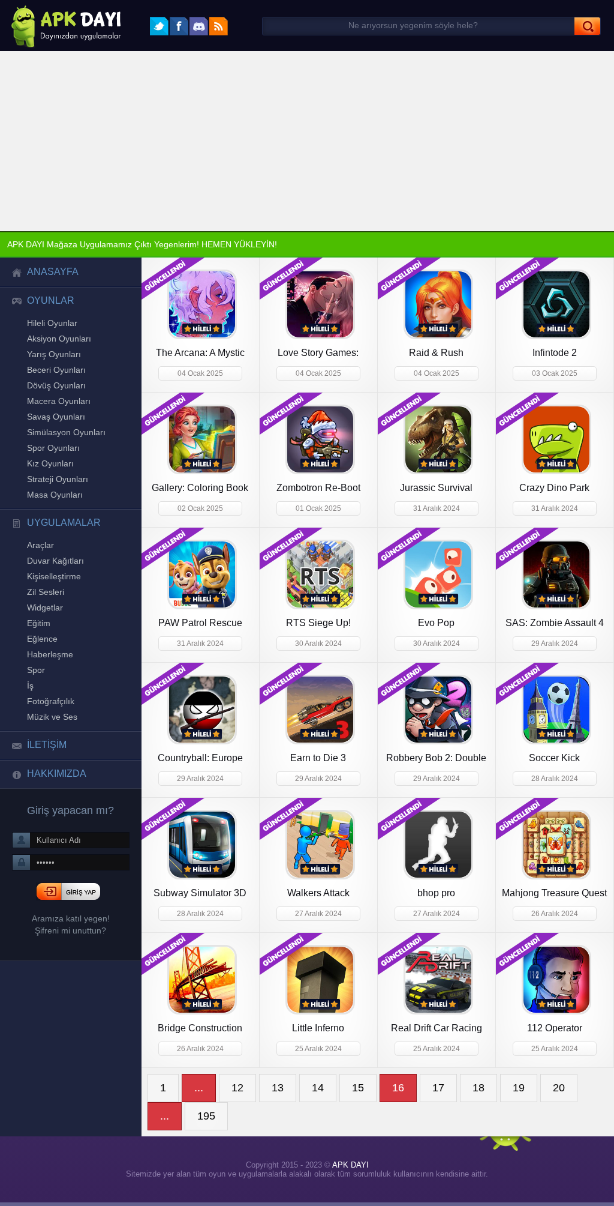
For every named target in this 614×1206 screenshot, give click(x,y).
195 (206, 1117)
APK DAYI (348, 1167)
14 (317, 1089)
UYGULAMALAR (58, 541)
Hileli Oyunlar (52, 327)
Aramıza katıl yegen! (71, 955)
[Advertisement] (307, 141)
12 (237, 1089)
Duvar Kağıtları (55, 581)
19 (518, 1089)
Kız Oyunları (50, 478)
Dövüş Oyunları (55, 394)
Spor (35, 699)
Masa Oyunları (53, 512)
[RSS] (218, 26)
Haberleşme (48, 682)
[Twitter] (159, 26)
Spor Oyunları (52, 461)
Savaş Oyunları (54, 428)
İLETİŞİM (46, 779)
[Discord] (198, 26)
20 (558, 1089)
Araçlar (39, 564)
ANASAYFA (48, 274)
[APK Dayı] (62, 25)
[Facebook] (179, 26)
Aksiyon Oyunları (58, 344)
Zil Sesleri (45, 615)
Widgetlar (45, 632)
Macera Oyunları (57, 411)
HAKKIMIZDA (54, 809)
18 (478, 1089)
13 (277, 1089)
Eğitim (39, 649)
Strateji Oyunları (57, 495)
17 (438, 1089)
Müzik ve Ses (50, 749)
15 (357, 1089)
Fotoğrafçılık (50, 733)
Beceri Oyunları (55, 377)
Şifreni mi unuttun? (70, 967)
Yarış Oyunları (53, 360)
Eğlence (41, 665)
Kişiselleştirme (53, 598)
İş (30, 716)
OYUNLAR (47, 304)
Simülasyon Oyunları (65, 444)
